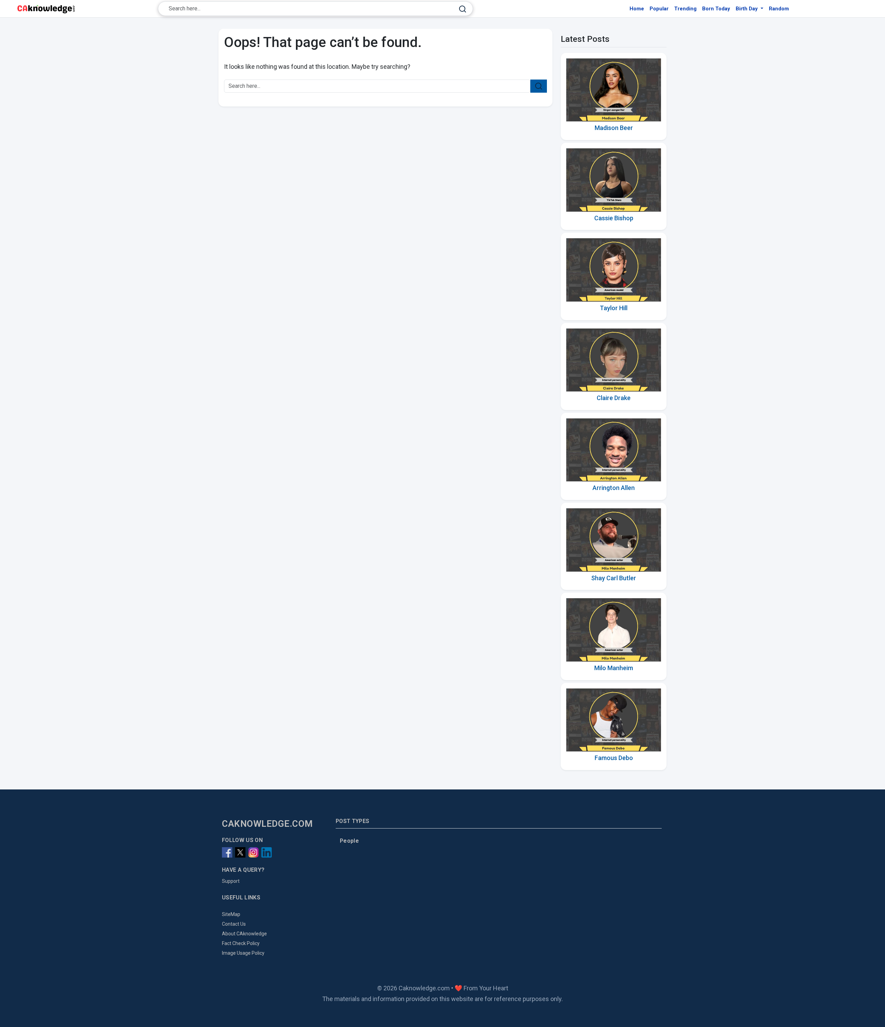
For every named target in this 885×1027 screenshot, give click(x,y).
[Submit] (462, 8)
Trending (685, 9)
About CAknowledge (244, 933)
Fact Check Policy (241, 943)
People (349, 841)
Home (637, 9)
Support (231, 881)
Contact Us (234, 924)
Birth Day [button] (747, 9)
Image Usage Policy (243, 953)
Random (779, 9)
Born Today (716, 9)
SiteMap (231, 914)
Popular (659, 9)
